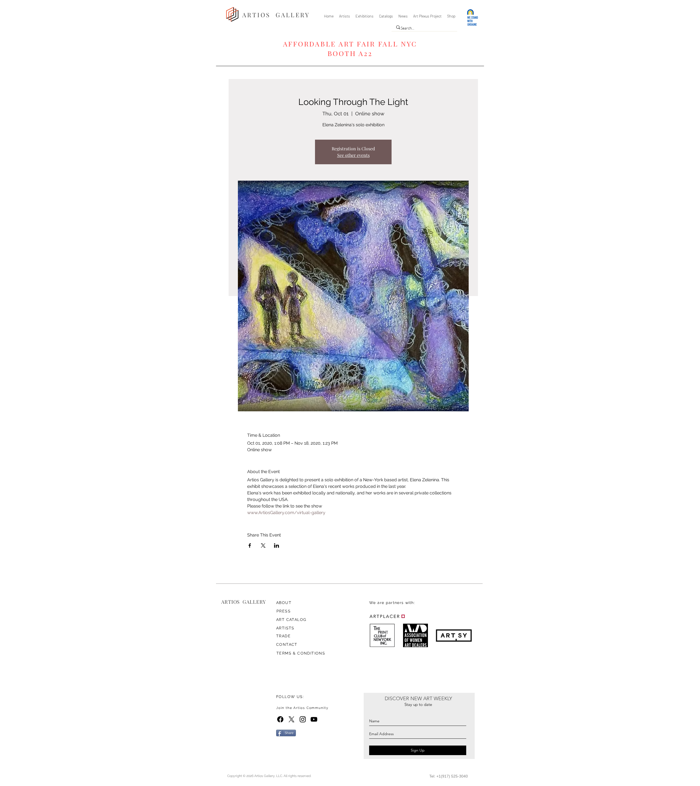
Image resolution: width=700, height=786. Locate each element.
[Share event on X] (263, 545)
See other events (353, 155)
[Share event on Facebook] (249, 545)
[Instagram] (303, 719)
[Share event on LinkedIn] (276, 545)
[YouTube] (314, 719)
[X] (291, 719)
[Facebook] (280, 719)
